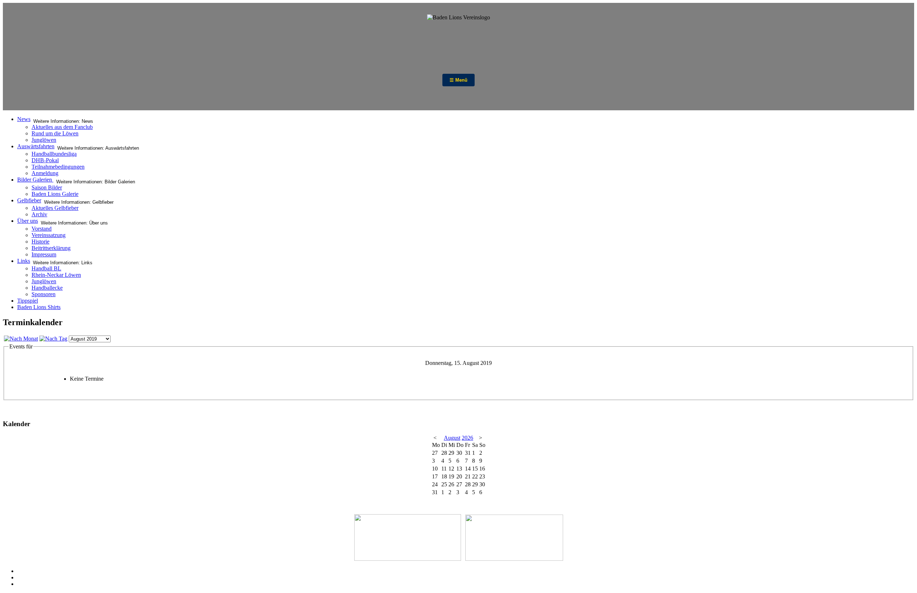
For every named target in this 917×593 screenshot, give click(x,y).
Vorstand (42, 229)
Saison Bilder (47, 187)
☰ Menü (458, 80)
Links (23, 261)
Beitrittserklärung (51, 248)
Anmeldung (45, 173)
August (452, 438)
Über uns (27, 221)
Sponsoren (44, 294)
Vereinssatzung (49, 235)
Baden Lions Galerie (55, 194)
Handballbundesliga (54, 154)
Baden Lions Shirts (39, 307)
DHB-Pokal (45, 160)
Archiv (39, 214)
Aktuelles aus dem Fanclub (62, 127)
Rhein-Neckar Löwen (56, 275)
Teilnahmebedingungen (58, 167)
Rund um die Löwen (55, 133)
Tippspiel (27, 301)
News (23, 119)
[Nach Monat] (21, 339)
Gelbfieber (29, 200)
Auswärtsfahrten (35, 146)
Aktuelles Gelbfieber (55, 208)
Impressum (44, 254)
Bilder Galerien (35, 180)
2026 (467, 438)
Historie (40, 241)
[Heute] (53, 339)
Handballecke (47, 288)
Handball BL (46, 268)
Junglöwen (44, 140)
